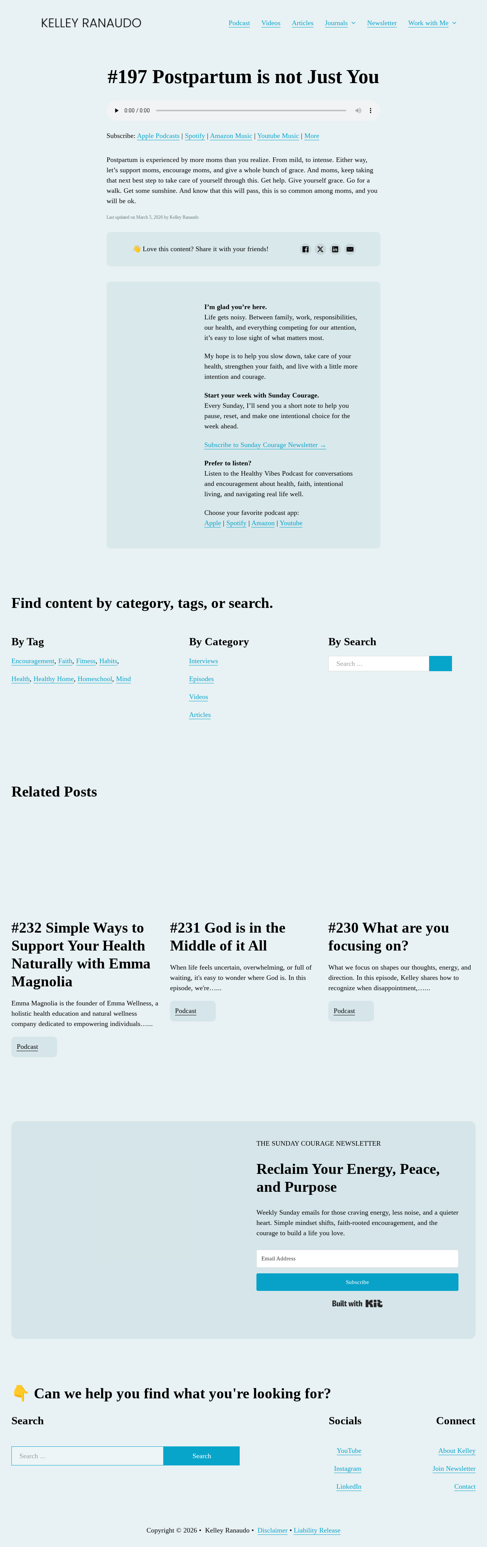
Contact (465, 1486)
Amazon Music (231, 135)
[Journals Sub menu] (353, 23)
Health (20, 679)
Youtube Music (278, 135)
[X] (320, 249)
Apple (212, 523)
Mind (123, 679)
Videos (270, 23)
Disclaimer (273, 1530)
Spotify (195, 135)
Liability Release (317, 1530)
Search (202, 1456)
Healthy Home (53, 679)
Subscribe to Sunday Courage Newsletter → (265, 445)
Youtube (291, 523)
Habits (108, 661)
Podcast (239, 23)
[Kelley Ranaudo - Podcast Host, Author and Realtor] (22, 22)
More (311, 135)
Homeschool (95, 679)
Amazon (263, 523)
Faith (65, 661)
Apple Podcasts (158, 135)
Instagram (347, 1468)
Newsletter (382, 23)
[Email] (350, 249)
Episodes (201, 679)
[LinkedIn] (335, 249)
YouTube (349, 1450)
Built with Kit (357, 1303)
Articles (303, 23)
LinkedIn (348, 1486)
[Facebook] (305, 249)
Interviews (203, 661)
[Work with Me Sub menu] (454, 23)
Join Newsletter (454, 1468)
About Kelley (457, 1450)
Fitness (85, 661)
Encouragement (32, 661)
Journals (336, 23)
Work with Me (428, 23)
